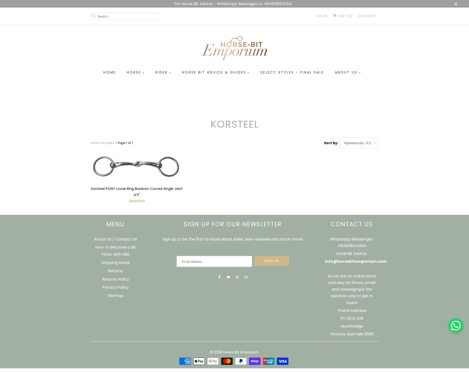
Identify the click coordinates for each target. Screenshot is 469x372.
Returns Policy (115, 279)
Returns (115, 271)
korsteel (235, 124)
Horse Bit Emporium (240, 352)
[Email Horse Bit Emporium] (246, 277)
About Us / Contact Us (115, 239)
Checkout (367, 16)
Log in (321, 16)
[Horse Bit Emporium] (234, 49)
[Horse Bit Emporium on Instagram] (237, 277)
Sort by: (331, 143)
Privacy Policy (115, 287)
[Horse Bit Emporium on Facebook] (219, 277)
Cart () (344, 16)
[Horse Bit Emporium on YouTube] (228, 277)
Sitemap (115, 295)
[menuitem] (110, 72)
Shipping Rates (115, 262)
